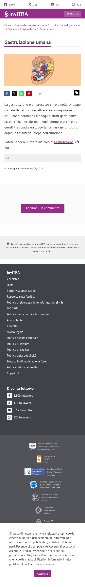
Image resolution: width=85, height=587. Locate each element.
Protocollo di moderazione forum (27, 361)
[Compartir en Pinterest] (29, 93)
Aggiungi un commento (43, 208)
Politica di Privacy (18, 343)
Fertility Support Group (21, 290)
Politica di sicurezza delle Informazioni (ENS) (35, 302)
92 (57, 4)
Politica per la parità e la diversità (28, 314)
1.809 (11, 4)
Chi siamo (13, 278)
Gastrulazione (47, 29)
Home (7, 25)
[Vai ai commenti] (76, 92)
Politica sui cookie (45, 564)
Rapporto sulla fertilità (21, 296)
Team (10, 284)
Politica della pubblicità (21, 355)
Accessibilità (15, 320)
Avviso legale (15, 331)
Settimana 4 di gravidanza (22, 29)
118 (35, 4)
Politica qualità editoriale (22, 337)
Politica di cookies (18, 349)
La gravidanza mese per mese (31, 25)
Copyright (13, 373)
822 (78, 4)
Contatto (12, 326)
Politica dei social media (22, 367)
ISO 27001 (13, 308)
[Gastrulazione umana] (42, 70)
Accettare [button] (42, 573)
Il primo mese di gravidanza (65, 25)
